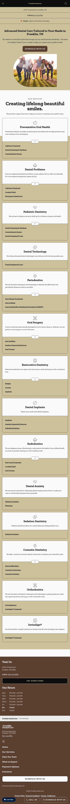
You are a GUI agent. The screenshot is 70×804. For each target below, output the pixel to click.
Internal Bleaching (12, 566)
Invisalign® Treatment (13, 609)
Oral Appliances (10, 605)
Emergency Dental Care (14, 196)
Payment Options (10, 767)
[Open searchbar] (66, 3)
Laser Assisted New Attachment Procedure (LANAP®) (24, 307)
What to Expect (9, 762)
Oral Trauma (10, 349)
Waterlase (9, 506)
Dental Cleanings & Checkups (16, 150)
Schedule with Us (35, 49)
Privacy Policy (20, 796)
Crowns (8, 388)
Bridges (8, 384)
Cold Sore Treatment (12, 146)
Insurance (7, 772)
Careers (43, 796)
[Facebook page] (3, 741)
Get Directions (35, 681)
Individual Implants (12, 428)
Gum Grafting (10, 303)
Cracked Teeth (10, 192)
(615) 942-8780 (38, 15)
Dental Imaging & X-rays (14, 236)
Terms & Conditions (33, 796)
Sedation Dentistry (12, 502)
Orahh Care (51, 796)
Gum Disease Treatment (14, 299)
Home (5, 747)
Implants (8, 392)
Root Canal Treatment (13, 463)
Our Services (8, 752)
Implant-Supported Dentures (15, 345)
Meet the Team (9, 757)
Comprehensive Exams (13, 154)
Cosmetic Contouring (13, 570)
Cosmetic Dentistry (12, 574)
